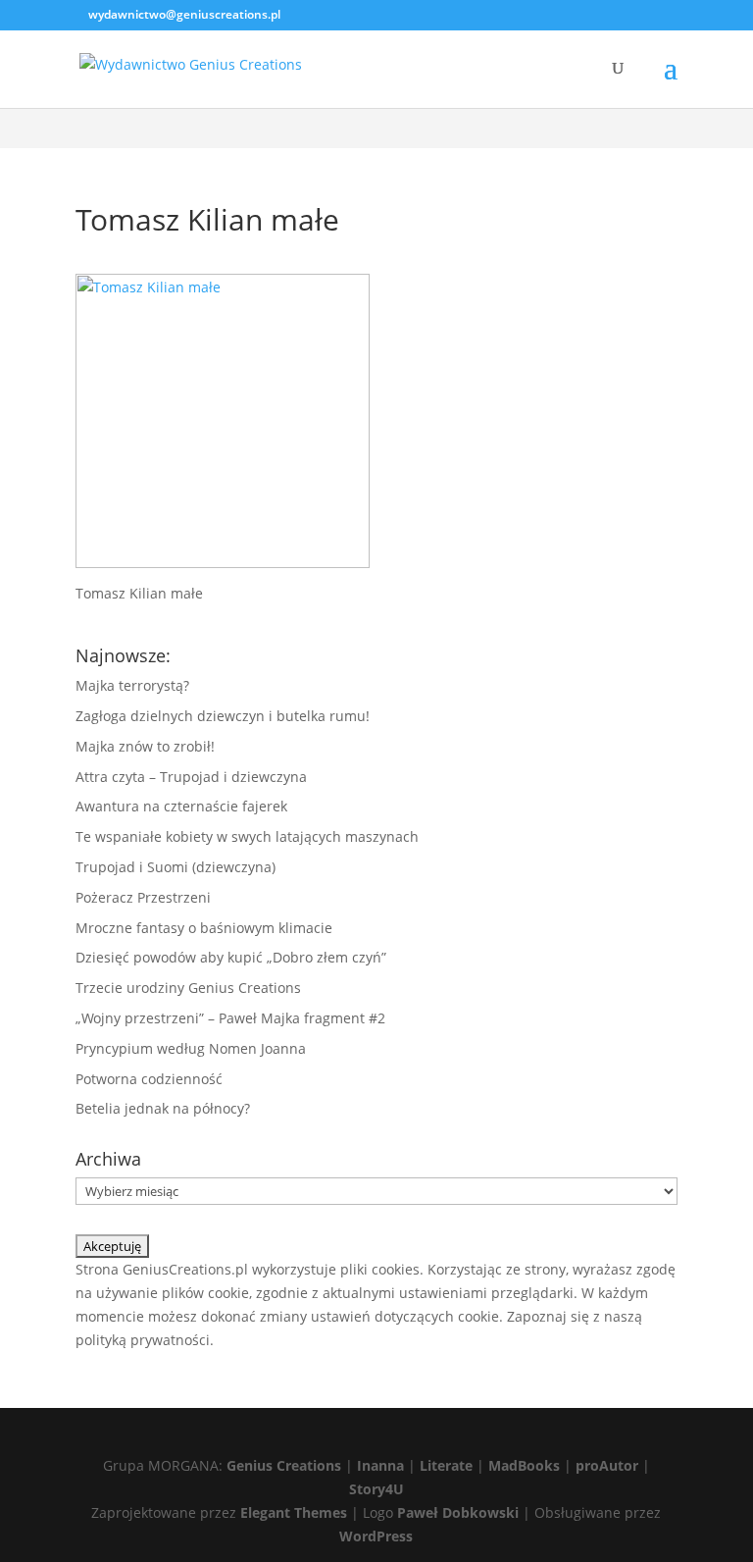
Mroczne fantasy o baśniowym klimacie (203, 927)
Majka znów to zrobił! (145, 746)
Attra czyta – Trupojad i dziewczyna (191, 776)
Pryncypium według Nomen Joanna (190, 1048)
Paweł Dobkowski (460, 1512)
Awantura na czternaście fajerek (181, 806)
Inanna (380, 1465)
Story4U (376, 1489)
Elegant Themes (293, 1512)
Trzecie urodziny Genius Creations (188, 987)
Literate (446, 1465)
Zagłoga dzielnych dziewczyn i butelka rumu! (222, 715)
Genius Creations (283, 1465)
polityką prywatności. (144, 1339)
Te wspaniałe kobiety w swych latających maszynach (247, 836)
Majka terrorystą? (132, 685)
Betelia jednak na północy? (162, 1108)
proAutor (607, 1465)
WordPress (376, 1536)
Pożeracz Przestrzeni (143, 897)
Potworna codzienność (149, 1078)
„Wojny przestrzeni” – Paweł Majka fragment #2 (230, 1018)
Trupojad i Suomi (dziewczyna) (175, 867)
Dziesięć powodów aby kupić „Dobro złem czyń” (230, 957)
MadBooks (524, 1465)
